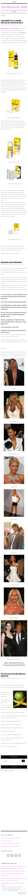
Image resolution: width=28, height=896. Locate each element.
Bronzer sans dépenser (11, 262)
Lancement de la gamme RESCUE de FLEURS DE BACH (12, 21)
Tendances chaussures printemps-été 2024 (10, 838)
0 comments (19, 25)
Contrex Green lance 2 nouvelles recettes (10, 846)
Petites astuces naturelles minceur (13, 675)
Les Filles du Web (14, 7)
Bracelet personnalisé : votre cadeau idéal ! (10, 843)
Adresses (17, 678)
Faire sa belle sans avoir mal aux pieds (13, 868)
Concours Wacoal (5, 875)
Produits (13, 25)
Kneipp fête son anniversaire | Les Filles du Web (11, 878)
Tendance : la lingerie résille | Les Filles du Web (11, 874)
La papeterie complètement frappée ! (16, 871)
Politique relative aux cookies (12, 890)
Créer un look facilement (6, 840)
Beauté (15, 264)
